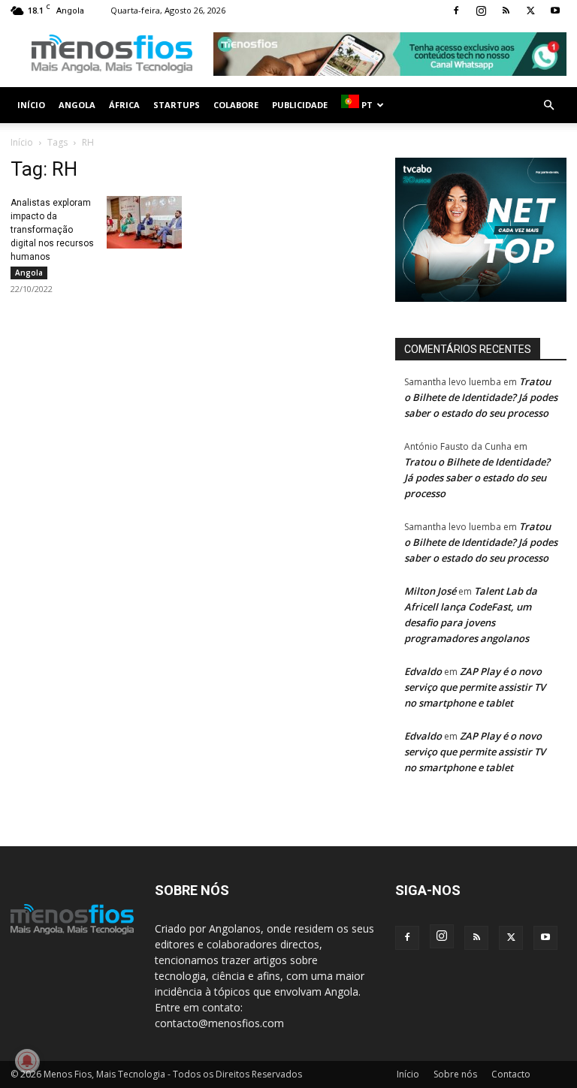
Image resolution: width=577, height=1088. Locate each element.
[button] (548, 105)
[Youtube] (555, 10)
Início (31, 104)
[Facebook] (456, 10)
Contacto (510, 1074)
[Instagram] (481, 10)
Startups (176, 104)
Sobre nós (455, 1074)
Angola (77, 104)
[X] (530, 10)
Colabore (235, 104)
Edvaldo (423, 671)
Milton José (430, 591)
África (124, 104)
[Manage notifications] (27, 1061)
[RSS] (505, 10)
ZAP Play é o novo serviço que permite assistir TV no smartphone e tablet (474, 687)
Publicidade (300, 104)
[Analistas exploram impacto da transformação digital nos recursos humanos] (144, 222)
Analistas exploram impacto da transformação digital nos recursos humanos (52, 229)
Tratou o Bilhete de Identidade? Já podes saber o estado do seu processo (480, 397)
